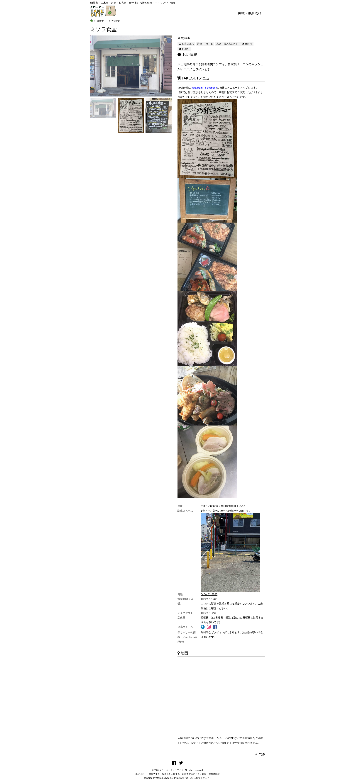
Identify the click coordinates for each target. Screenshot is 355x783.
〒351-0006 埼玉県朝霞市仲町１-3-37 (223, 506)
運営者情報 (214, 774)
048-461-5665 (209, 594)
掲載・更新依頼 (249, 13)
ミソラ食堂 (103, 29)
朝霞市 (100, 21)
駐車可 (185, 49)
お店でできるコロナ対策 (194, 774)
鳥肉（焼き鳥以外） (227, 43)
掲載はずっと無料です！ (147, 774)
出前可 (248, 43)
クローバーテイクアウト (171, 770)
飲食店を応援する (171, 774)
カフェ (209, 43)
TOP (262, 754)
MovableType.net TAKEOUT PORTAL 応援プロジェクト (184, 778)
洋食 (199, 43)
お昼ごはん (187, 43)
